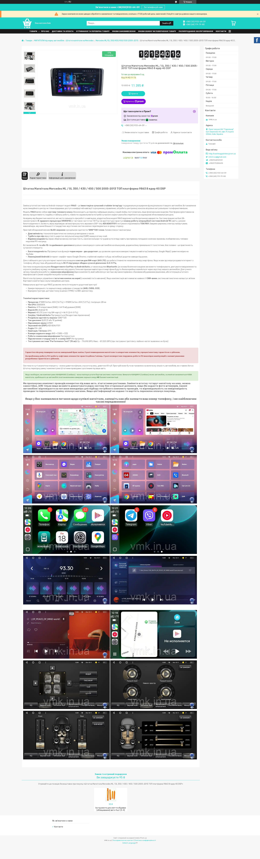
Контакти (221, 31)
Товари (33, 31)
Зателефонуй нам (153, 7)
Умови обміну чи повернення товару (157, 31)
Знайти (165, 23)
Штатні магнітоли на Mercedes (80, 41)
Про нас (45, 31)
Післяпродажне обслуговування (196, 31)
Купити (134, 94)
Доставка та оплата (62, 31)
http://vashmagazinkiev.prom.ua (222, 154)
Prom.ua (143, 838)
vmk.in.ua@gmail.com (217, 157)
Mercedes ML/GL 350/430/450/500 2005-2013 (117, 41)
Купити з (130, 101)
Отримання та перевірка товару (92, 31)
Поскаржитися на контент (123, 840)
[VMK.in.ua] (27, 23)
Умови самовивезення (123, 31)
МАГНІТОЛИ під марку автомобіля (49, 41)
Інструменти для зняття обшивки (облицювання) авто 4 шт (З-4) (110, 809)
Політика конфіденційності (145, 840)
